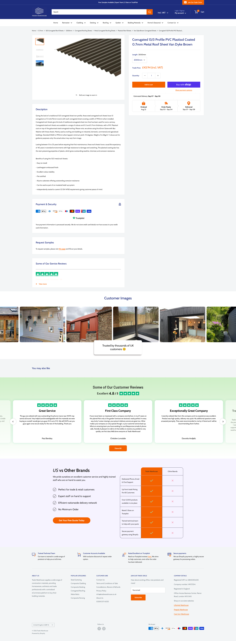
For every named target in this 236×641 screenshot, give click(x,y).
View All (118, 448)
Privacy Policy (101, 591)
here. (150, 556)
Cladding (79, 23)
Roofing (106, 23)
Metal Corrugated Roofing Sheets (104, 31)
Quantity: (135, 75)
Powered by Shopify (38, 633)
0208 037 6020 (102, 601)
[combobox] (99, 12)
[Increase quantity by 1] (158, 75)
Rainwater (65, 23)
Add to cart (149, 85)
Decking (93, 23)
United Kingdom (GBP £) (41, 625)
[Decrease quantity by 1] (145, 75)
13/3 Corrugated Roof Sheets (55, 31)
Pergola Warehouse (181, 609)
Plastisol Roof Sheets (124, 31)
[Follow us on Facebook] (99, 628)
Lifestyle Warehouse (181, 605)
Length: (139, 54)
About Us (99, 598)
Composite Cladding (78, 583)
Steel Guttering (76, 580)
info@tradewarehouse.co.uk (106, 594)
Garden (118, 23)
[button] (13, 422)
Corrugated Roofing (78, 591)
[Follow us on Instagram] (104, 628)
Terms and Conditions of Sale (107, 583)
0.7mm (40, 31)
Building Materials (134, 23)
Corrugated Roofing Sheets (83, 31)
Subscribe (138, 597)
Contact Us (172, 23)
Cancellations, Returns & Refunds (108, 587)
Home (55, 23)
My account (179, 13)
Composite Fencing (78, 598)
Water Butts (75, 594)
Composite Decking (78, 587)
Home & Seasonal (154, 23)
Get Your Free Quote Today (71, 520)
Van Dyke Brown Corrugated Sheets (145, 31)
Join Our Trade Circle (195, 2)
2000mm (69, 31)
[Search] (150, 12)
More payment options (183, 90)
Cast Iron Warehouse (181, 614)
